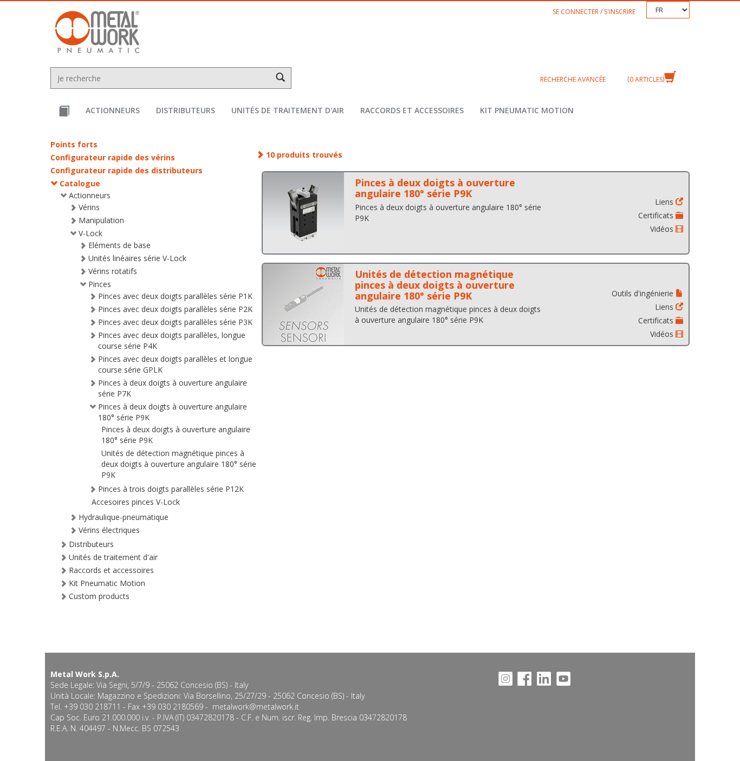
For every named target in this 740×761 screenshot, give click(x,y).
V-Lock (90, 233)
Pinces (99, 284)
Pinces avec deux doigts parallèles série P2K (175, 309)
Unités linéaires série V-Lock (137, 258)
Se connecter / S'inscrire (594, 11)
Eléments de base (119, 245)
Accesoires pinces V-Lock (136, 502)
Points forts (74, 144)
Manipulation (101, 220)
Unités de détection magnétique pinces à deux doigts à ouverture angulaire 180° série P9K (178, 464)
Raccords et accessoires (412, 110)
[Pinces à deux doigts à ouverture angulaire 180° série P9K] (303, 212)
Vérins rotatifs (112, 271)
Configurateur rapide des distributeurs (126, 170)
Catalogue (80, 183)
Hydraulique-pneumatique (123, 517)
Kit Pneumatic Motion (527, 110)
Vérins (89, 207)
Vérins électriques (109, 530)
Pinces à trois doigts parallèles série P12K (171, 489)
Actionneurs (113, 110)
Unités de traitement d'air (287, 110)
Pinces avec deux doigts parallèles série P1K (175, 296)
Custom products (99, 596)
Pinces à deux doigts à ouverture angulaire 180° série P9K (435, 188)
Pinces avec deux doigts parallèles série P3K (175, 322)
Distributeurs (185, 110)
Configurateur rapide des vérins (112, 157)
